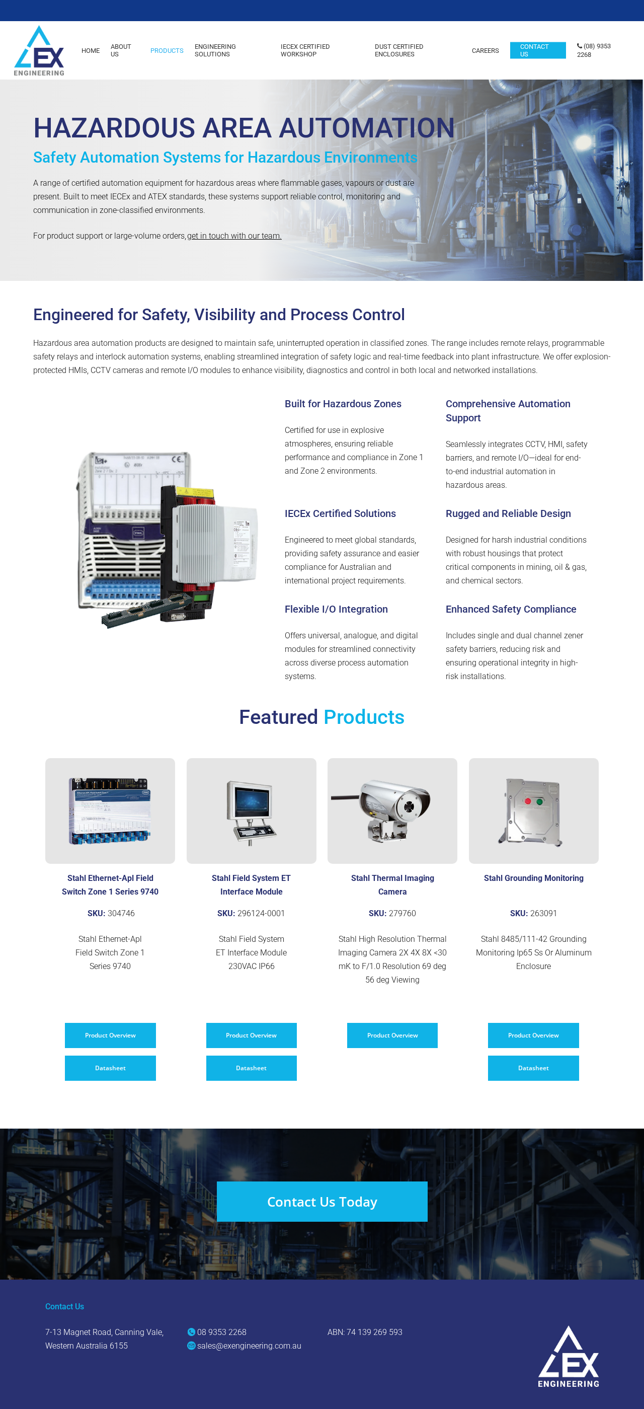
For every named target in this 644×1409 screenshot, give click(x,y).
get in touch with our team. (234, 236)
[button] (110, 1035)
